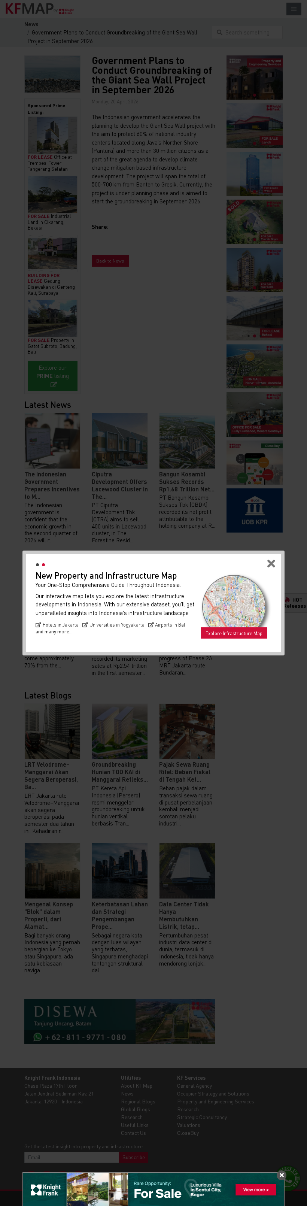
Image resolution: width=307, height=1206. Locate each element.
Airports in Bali (170, 625)
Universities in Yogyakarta (117, 625)
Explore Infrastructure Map (234, 633)
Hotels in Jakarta (61, 625)
